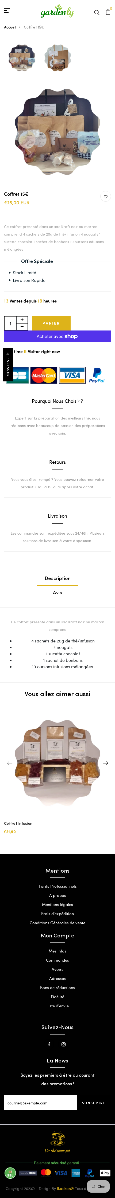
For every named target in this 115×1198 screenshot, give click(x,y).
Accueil (10, 27)
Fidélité (57, 996)
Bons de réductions (57, 987)
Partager (8, 367)
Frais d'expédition (57, 913)
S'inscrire (94, 1102)
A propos (57, 895)
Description (58, 579)
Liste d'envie (58, 1005)
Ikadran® (65, 1188)
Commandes (57, 960)
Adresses (57, 978)
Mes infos (57, 951)
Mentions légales (57, 904)
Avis (57, 593)
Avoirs (57, 969)
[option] (22, 58)
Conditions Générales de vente (57, 922)
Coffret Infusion (18, 824)
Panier (51, 323)
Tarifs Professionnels (58, 886)
